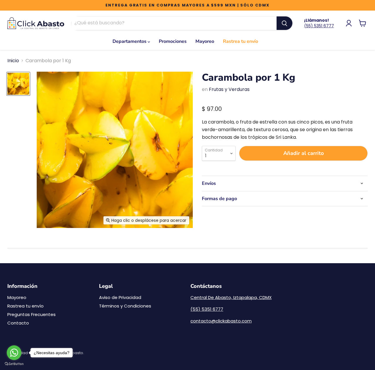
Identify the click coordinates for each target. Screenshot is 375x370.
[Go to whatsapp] (14, 352)
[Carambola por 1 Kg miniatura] (18, 83)
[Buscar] (284, 23)
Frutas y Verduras (229, 89)
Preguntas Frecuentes (31, 314)
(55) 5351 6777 (319, 26)
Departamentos (130, 41)
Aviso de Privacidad (120, 297)
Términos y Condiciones (125, 306)
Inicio (13, 60)
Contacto (18, 323)
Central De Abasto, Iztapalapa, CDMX (231, 297)
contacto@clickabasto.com (221, 321)
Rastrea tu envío (240, 41)
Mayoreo (204, 41)
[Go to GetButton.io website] (14, 364)
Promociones (173, 41)
